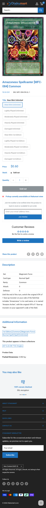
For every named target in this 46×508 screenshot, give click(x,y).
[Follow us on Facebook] (4, 483)
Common (16, 332)
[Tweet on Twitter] (37, 254)
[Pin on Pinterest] (33, 254)
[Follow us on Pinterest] (17, 483)
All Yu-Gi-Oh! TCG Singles (13, 346)
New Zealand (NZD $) (11, 466)
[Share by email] (42, 254)
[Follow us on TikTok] (26, 483)
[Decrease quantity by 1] (13, 180)
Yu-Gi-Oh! (6, 92)
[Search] (41, 10)
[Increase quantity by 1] (25, 180)
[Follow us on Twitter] (8, 483)
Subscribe (10, 455)
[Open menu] (3, 4)
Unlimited (23, 335)
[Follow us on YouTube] (22, 483)
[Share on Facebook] (28, 254)
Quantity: (5, 180)
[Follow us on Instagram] (13, 483)
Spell (16, 335)
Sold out (23, 189)
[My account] (37, 3)
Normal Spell (8, 335)
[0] (41, 3)
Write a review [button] (23, 240)
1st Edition (7, 332)
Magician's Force (28, 332)
